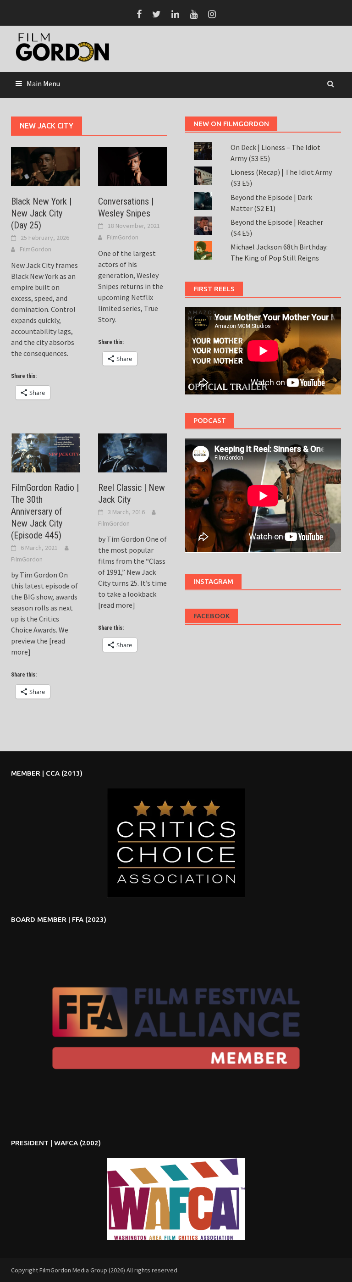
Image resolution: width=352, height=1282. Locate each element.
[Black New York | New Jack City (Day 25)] (45, 165)
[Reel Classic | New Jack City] (132, 452)
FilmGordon (35, 249)
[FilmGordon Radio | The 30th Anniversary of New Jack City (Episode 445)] (45, 452)
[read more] (116, 605)
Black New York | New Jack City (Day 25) (41, 213)
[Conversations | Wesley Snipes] (132, 165)
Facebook (211, 616)
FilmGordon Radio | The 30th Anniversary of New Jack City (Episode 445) (45, 511)
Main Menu (43, 83)
